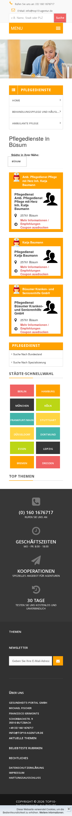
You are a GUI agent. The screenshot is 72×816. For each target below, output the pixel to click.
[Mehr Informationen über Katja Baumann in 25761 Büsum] (50, 256)
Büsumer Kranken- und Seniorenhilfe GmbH (38, 291)
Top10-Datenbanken (36, 804)
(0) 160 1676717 (36, 513)
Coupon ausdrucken (34, 227)
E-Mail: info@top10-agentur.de (35, 11)
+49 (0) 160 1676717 (21, 728)
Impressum (16, 773)
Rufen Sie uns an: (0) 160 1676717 (34, 4)
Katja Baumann (32, 242)
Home (16, 101)
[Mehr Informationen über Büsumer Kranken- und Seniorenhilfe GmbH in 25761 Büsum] (50, 307)
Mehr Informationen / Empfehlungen (34, 222)
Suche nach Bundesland (27, 354)
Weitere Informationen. (51, 812)
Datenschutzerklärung (26, 768)
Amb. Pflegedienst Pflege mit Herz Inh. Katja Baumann (39, 181)
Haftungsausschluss (25, 778)
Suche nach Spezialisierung (29, 362)
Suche (60, 18)
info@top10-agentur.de (26, 733)
